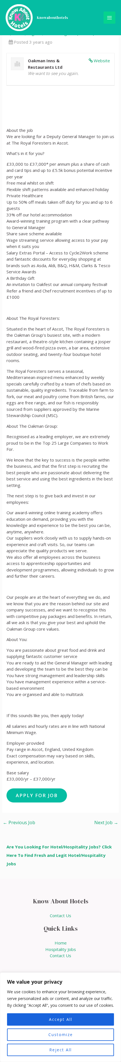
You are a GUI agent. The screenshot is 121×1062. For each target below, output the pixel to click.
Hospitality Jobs (60, 949)
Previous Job (19, 822)
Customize (60, 1034)
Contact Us (60, 915)
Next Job (106, 822)
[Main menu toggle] (110, 18)
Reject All (60, 1049)
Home (61, 943)
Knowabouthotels (52, 17)
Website (102, 60)
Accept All (60, 1019)
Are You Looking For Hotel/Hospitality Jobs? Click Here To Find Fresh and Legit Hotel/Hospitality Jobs (59, 855)
